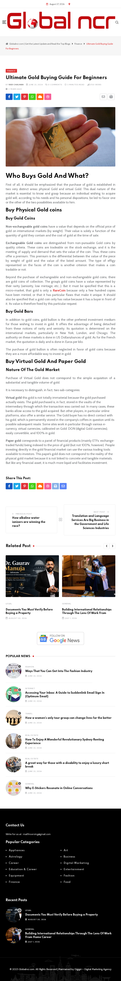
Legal (9, 603)
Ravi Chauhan (16, 84)
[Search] (117, 22)
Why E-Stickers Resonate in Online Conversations (59, 788)
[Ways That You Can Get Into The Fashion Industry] (13, 671)
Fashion (29, 666)
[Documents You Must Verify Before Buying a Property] (13, 915)
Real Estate (31, 735)
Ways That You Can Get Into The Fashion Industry (58, 671)
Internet (30, 688)
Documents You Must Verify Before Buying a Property (61, 914)
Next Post (99, 512)
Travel (29, 713)
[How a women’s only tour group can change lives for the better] (13, 718)
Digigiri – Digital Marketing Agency (93, 969)
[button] (106, 546)
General (66, 603)
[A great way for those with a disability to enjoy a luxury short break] (13, 764)
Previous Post (24, 514)
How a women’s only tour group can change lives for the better (68, 718)
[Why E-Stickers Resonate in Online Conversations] (13, 788)
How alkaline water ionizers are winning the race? (28, 522)
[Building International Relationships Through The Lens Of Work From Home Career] (13, 935)
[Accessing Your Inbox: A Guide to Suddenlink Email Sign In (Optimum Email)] (13, 694)
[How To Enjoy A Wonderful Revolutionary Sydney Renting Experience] (13, 741)
